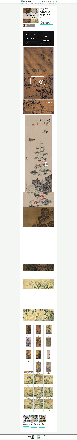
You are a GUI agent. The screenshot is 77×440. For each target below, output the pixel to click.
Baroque (26, 3)
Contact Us (49, 1)
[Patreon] (33, 438)
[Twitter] (31, 438)
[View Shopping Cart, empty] (56, 1)
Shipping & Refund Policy (45, 436)
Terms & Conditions (45, 435)
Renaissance (22, 3)
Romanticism (35, 3)
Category (53, 1)
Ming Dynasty (46, 8)
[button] (42, 1)
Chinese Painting (41, 8)
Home (44, 1)
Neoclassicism (31, 3)
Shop (46, 1)
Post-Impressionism (46, 3)
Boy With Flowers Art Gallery (27, 1)
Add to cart (47, 24)
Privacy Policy (44, 437)
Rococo (28, 3)
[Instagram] (32, 438)
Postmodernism (54, 3)
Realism (38, 3)
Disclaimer (44, 438)
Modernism (50, 3)
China (44, 8)
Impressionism (41, 3)
